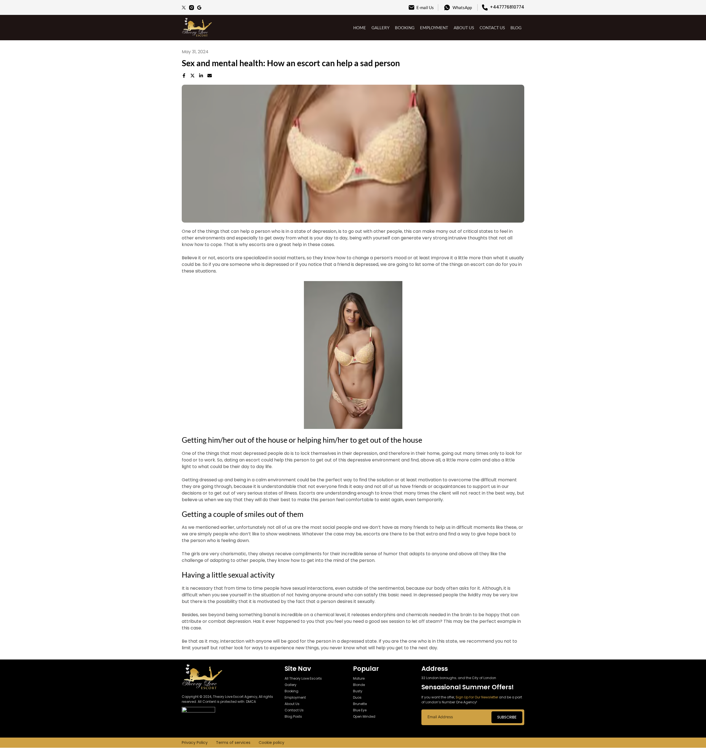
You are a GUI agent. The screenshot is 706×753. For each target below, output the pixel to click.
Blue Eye (360, 710)
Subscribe (507, 717)
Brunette (360, 703)
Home (359, 27)
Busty (357, 691)
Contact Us (492, 27)
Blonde (359, 684)
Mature (359, 678)
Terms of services (233, 742)
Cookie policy (271, 742)
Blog (516, 27)
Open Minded (364, 716)
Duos (357, 697)
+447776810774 (507, 7)
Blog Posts (293, 716)
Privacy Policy (195, 742)
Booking (404, 27)
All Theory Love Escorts (303, 678)
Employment (434, 27)
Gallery (380, 27)
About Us (464, 27)
